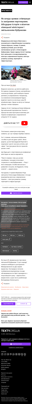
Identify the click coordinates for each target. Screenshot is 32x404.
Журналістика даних (6, 373)
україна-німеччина (7, 289)
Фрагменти (4, 363)
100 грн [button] (4, 235)
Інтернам (3, 382)
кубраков (18, 287)
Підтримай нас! (5, 386)
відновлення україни (8, 287)
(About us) (8, 359)
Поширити (6, 37)
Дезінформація (5, 378)
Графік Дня (4, 390)
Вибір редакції (5, 367)
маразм (16, 289)
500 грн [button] (12, 235)
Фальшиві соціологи (6, 377)
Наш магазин (4, 388)
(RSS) (6, 361)
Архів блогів (4, 392)
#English (3, 369)
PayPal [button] (15, 251)
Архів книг (4, 394)
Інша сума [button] (5, 239)
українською (11, 399)
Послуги (3, 375)
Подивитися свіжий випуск (16, 347)
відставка (26, 287)
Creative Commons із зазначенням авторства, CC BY (16, 398)
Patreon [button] (5, 247)
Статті (2, 361)
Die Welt (13, 85)
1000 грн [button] (20, 235)
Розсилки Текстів (5, 365)
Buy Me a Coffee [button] (16, 247)
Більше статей (6, 311)
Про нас (3, 359)
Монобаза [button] (5, 251)
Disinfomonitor (5, 380)
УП (8, 260)
